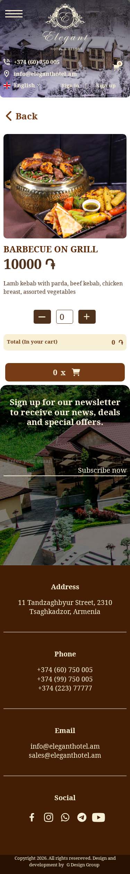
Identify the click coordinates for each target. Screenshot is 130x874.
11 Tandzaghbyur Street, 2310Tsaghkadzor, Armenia (65, 607)
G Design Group (83, 864)
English (24, 85)
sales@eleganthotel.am (65, 755)
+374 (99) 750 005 (65, 679)
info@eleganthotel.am (45, 74)
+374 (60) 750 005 (37, 62)
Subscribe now (102, 470)
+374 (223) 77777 (65, 688)
